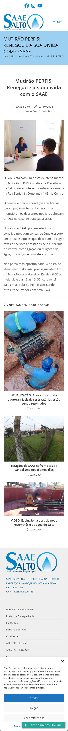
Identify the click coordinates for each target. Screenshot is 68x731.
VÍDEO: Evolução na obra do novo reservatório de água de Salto (34, 522)
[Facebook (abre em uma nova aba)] (27, 6)
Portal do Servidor (17, 629)
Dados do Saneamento (19, 609)
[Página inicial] (4, 56)
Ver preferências (34, 718)
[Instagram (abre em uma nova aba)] (33, 6)
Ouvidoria (12, 636)
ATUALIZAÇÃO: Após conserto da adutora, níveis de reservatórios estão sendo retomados (34, 399)
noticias (47, 111)
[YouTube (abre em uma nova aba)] (40, 6)
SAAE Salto (23, 106)
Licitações (12, 622)
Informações (29, 111)
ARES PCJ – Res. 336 (17, 649)
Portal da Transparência (20, 616)
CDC (8, 656)
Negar (34, 708)
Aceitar (34, 698)
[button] (62, 661)
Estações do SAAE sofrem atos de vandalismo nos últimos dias (34, 468)
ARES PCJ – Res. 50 (16, 643)
